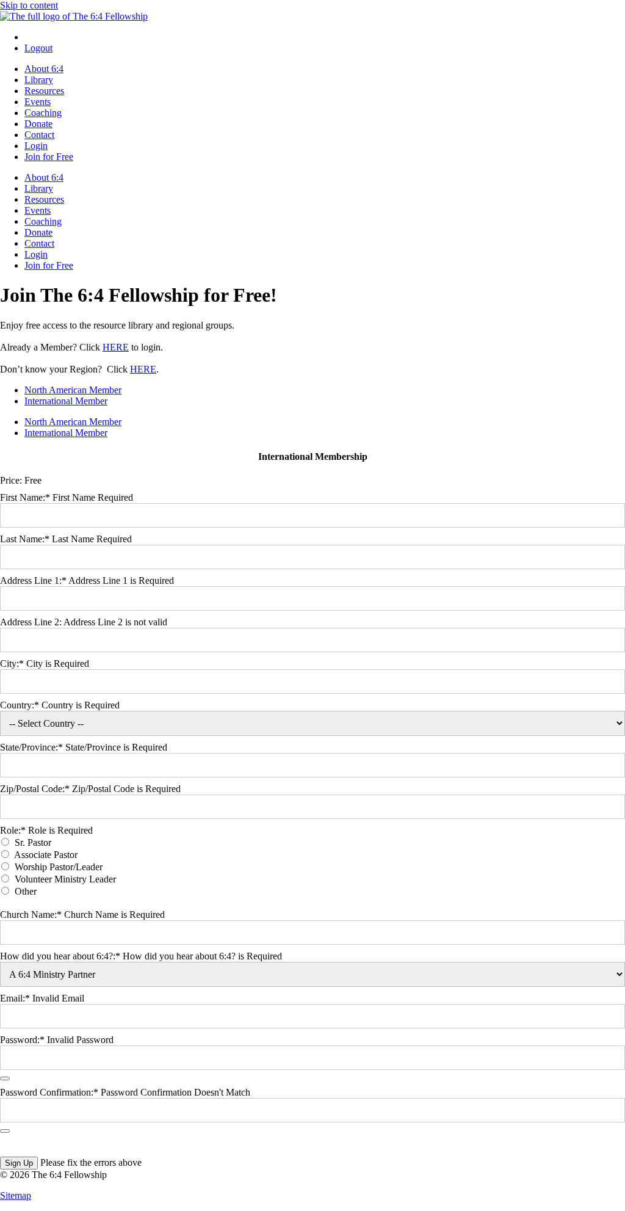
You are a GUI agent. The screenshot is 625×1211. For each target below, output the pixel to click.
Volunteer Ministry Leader (65, 879)
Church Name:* (32, 914)
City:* (13, 663)
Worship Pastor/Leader (59, 867)
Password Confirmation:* (49, 1092)
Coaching (43, 112)
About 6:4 (43, 69)
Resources (44, 90)
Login (36, 145)
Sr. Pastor (33, 842)
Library (38, 80)
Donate (38, 123)
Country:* (21, 705)
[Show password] (5, 1078)
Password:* (22, 1040)
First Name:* (25, 497)
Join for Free (48, 156)
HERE (116, 347)
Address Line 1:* (34, 580)
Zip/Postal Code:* (36, 789)
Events (37, 101)
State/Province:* (32, 747)
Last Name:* (24, 539)
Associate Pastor (46, 854)
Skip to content (29, 5)
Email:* (15, 998)
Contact (39, 134)
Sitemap (15, 1195)
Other (26, 891)
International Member (65, 401)
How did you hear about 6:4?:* (61, 956)
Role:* (14, 830)
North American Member (72, 390)
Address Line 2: (31, 622)
